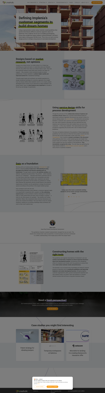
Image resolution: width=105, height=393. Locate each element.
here (39, 383)
